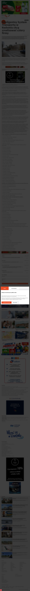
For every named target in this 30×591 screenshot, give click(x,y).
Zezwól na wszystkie (7, 302)
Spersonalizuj (15, 302)
